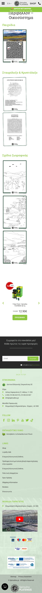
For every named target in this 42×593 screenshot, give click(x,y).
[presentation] (3, 303)
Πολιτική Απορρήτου (10, 473)
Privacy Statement (25, 577)
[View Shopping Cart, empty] (5, 586)
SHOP (33, 3)
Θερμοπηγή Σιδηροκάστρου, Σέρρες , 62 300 (22, 406)
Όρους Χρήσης (36, 365)
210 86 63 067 (26, 395)
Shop (4, 448)
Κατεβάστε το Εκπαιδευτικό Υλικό (19, 434)
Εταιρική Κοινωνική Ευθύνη (12, 457)
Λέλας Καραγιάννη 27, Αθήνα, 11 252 (19, 392)
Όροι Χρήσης (7, 478)
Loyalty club (6, 452)
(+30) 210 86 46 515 (12, 395)
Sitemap (13, 577)
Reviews (5, 487)
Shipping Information (10, 482)
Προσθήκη (11, 317)
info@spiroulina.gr (12, 398)
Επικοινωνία (7, 491)
